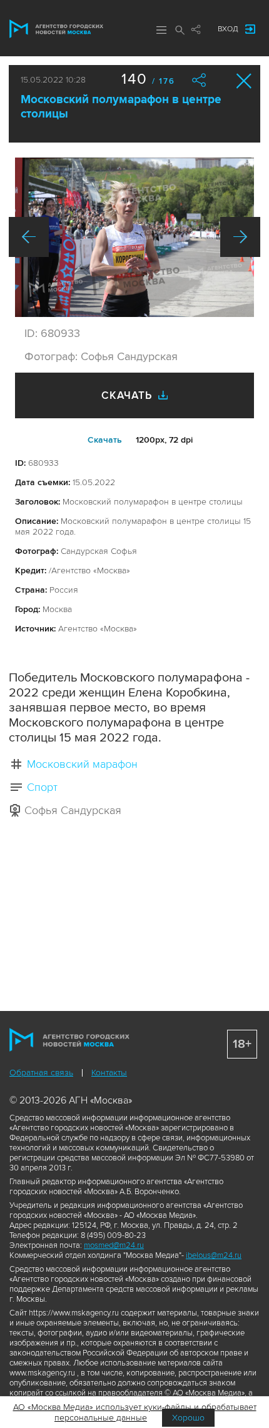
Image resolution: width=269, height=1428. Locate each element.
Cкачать (105, 440)
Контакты (109, 1072)
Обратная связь (41, 1072)
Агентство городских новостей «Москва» (56, 28)
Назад (29, 237)
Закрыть (244, 81)
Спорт (42, 787)
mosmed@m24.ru (114, 1245)
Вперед (240, 237)
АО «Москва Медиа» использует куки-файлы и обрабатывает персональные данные (134, 1412)
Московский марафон (82, 764)
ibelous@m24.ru (213, 1255)
